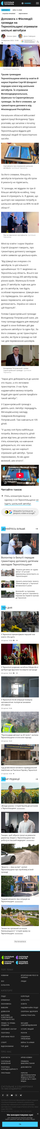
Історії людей (27, 1029)
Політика (5, 1033)
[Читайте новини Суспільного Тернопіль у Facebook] (3, 1095)
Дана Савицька (29, 36)
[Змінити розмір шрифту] (38, 42)
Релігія (24, 1033)
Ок (20, 1124)
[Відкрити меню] (38, 3)
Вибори (4, 1007)
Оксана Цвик (11, 36)
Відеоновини (23, 13)
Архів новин (26, 1057)
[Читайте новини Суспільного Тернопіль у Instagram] (7, 1095)
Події (3, 996)
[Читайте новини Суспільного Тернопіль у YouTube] (12, 1095)
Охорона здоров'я (29, 1011)
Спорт (4, 1042)
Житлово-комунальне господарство (7, 1017)
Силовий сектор (9, 1029)
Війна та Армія (17, 10)
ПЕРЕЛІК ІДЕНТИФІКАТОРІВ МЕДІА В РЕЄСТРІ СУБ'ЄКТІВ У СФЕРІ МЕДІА (28, 1077)
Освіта (24, 1004)
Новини (4, 975)
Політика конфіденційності (9, 1068)
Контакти (5, 1057)
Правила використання (27, 1062)
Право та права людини (8, 1024)
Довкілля (5, 1011)
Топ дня (24, 1046)
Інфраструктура (28, 1015)
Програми (5, 1073)
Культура (25, 1000)
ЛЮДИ (23, 981)
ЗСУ (2, 981)
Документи (26, 1067)
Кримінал (5, 1000)
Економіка (6, 1004)
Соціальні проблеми (8, 13)
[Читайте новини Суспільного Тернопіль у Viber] (16, 1095)
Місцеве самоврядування (29, 1024)
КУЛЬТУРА (5, 985)
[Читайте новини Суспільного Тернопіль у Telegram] (20, 1095)
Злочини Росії (7, 1037)
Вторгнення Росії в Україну (29, 976)
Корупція (25, 996)
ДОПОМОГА (5, 10)
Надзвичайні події (29, 1007)
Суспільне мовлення (6, 1062)
